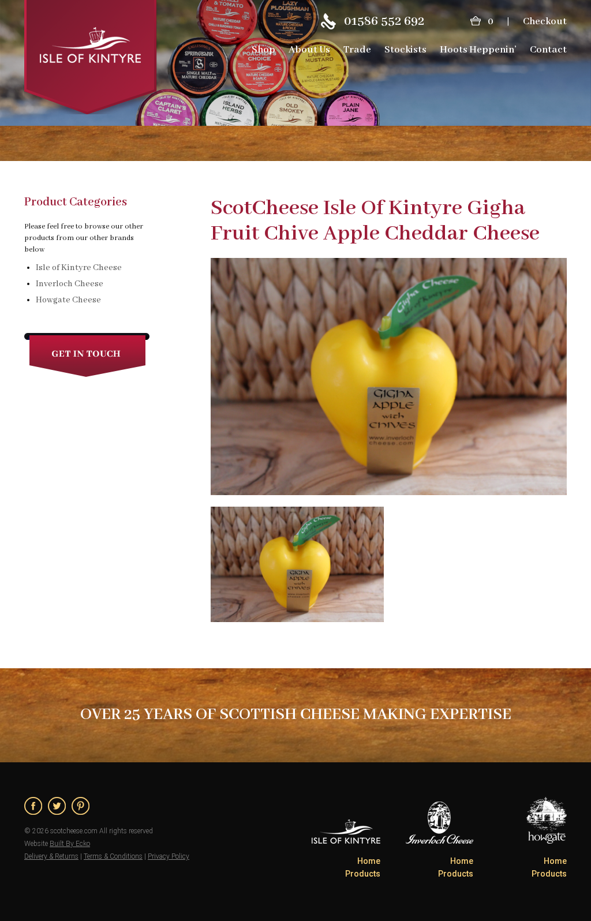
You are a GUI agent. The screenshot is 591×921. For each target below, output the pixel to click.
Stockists (405, 50)
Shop (263, 50)
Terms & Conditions (113, 856)
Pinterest (80, 806)
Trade (357, 50)
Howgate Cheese (68, 300)
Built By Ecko (70, 844)
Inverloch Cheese (69, 284)
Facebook (33, 806)
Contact (548, 50)
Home (368, 861)
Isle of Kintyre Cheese (79, 268)
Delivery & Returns (51, 856)
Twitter (57, 806)
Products (362, 873)
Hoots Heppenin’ (478, 50)
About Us (309, 50)
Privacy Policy (168, 856)
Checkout (545, 22)
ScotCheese (90, 57)
